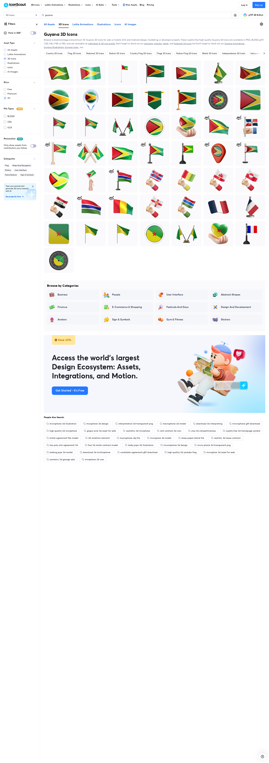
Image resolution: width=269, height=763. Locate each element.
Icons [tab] (117, 24)
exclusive (148, 43)
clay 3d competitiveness (203, 430)
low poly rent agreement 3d (64, 445)
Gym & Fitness (174, 319)
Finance (62, 307)
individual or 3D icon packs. (101, 43)
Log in (244, 5)
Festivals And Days (177, 307)
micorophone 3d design (175, 445)
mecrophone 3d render (174, 423)
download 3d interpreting (209, 423)
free (66, 39)
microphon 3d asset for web (220, 452)
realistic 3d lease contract (227, 438)
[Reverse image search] (235, 15)
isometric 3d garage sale (62, 459)
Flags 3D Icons (164, 53)
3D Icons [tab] (64, 24)
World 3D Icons (209, 53)
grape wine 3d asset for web (101, 430)
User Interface (21, 170)
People (116, 294)
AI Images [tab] (130, 24)
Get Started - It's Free (70, 390)
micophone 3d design (97, 423)
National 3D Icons (95, 53)
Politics (8, 170)
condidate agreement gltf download (139, 452)
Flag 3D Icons (74, 53)
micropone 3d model (160, 438)
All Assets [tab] (49, 24)
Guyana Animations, (234, 43)
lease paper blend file (192, 438)
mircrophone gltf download (246, 423)
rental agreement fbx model (64, 438)
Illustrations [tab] (104, 24)
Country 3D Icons (54, 53)
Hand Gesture (11, 175)
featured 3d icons (182, 43)
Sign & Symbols (27, 175)
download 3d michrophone (96, 452)
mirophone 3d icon (94, 459)
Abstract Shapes (230, 294)
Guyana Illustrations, (54, 47)
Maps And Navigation (21, 165)
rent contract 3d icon (170, 430)
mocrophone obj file (130, 438)
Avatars (62, 319)
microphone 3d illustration (63, 423)
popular (158, 43)
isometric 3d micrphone (138, 430)
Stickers (225, 319)
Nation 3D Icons (117, 53)
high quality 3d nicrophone (63, 430)
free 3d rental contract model (103, 445)
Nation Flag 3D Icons (186, 53)
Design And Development (236, 307)
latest (165, 43)
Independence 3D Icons (233, 53)
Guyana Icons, (72, 47)
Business (62, 294)
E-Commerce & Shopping (127, 307)
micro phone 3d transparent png (214, 445)
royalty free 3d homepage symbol (243, 430)
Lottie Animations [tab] (82, 24)
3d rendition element (99, 438)
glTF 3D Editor (255, 15)
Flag (7, 165)
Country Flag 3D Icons (140, 53)
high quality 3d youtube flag (182, 452)
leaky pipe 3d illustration (140, 445)
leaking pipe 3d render (61, 452)
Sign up (259, 5)
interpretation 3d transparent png (135, 423)
